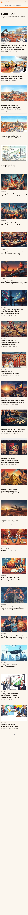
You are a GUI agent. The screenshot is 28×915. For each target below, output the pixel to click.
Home (2, 8)
